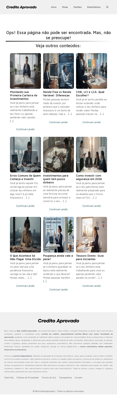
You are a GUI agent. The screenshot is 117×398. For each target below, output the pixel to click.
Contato (78, 377)
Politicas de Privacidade (28, 377)
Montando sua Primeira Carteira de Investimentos (23, 95)
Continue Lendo (25, 129)
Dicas (65, 7)
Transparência (65, 377)
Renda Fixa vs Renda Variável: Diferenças (57, 93)
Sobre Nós (9, 377)
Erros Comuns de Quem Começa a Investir (25, 177)
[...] (11, 121)
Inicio (54, 7)
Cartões (77, 7)
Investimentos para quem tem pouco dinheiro (55, 179)
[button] (107, 7)
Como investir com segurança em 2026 (89, 177)
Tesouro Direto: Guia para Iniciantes (90, 257)
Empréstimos (94, 7)
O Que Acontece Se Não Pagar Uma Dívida (25, 257)
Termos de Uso (49, 377)
